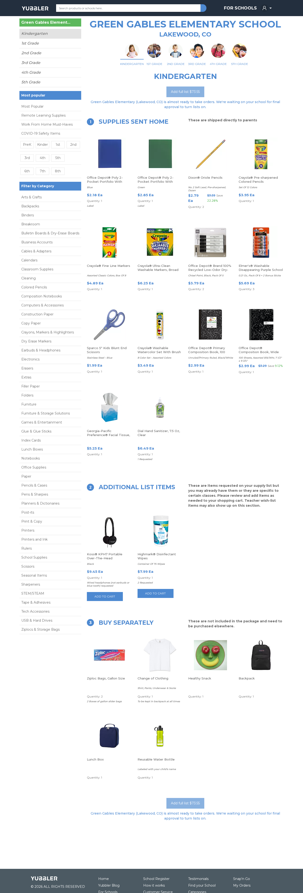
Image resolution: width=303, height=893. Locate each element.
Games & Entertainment (41, 422)
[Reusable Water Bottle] (160, 736)
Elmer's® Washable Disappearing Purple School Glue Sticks (261, 270)
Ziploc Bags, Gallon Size (106, 678)
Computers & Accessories (42, 305)
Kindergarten (34, 33)
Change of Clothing (153, 678)
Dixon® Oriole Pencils (205, 177)
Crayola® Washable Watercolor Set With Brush (159, 350)
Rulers (26, 548)
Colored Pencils (34, 287)
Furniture (28, 404)
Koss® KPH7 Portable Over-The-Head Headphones (104, 558)
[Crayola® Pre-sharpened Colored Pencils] (261, 154)
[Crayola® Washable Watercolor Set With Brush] (160, 324)
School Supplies (34, 557)
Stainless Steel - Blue (99, 357)
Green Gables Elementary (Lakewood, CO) (46, 22)
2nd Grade (31, 53)
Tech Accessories (35, 611)
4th (42, 158)
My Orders (241, 885)
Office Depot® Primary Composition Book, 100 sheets (206, 352)
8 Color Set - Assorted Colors (154, 357)
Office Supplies (33, 467)
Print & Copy (31, 521)
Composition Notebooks (41, 296)
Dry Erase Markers (36, 341)
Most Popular (32, 106)
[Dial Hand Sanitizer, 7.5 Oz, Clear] (160, 407)
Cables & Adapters (36, 251)
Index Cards (31, 440)
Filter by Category (37, 186)
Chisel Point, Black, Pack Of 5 (205, 275)
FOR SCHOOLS (240, 8)
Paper (26, 476)
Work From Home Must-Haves (47, 124)
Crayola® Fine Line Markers (108, 266)
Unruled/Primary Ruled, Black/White (210, 357)
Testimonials (198, 879)
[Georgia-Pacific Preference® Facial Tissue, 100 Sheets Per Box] (109, 407)
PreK (27, 144)
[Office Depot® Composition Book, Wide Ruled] (261, 324)
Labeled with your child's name (157, 769)
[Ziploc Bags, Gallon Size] (109, 655)
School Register (156, 879)
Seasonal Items (34, 575)
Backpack (247, 678)
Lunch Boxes (32, 449)
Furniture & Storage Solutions (45, 413)
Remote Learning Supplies (43, 115)
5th (58, 158)
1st (58, 144)
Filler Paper (30, 386)
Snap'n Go (241, 879)
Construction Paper (37, 314)
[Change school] (72, 23)
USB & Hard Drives (36, 620)
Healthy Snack (199, 678)
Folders (27, 395)
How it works (154, 885)
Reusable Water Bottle (156, 759)
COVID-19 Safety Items (40, 133)
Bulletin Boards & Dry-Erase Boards (50, 233)
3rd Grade (30, 62)
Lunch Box (95, 759)
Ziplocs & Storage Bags (40, 629)
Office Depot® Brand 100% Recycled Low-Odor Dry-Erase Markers (209, 270)
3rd (27, 158)
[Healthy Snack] (210, 655)
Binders (27, 215)
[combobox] (128, 8)
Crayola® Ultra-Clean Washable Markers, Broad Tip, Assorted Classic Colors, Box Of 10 (158, 272)
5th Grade (30, 82)
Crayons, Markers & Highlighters (47, 332)
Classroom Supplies (37, 269)
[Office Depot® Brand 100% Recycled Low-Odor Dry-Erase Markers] (210, 242)
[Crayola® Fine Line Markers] (109, 242)
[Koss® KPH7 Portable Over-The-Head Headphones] (109, 530)
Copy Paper (31, 323)
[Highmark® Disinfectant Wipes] (160, 530)
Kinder (42, 144)
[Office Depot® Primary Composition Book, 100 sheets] (210, 324)
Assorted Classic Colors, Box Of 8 (106, 275)
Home (103, 879)
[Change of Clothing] (159, 655)
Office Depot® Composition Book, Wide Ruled (259, 352)
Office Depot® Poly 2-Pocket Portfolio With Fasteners (105, 181)
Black (90, 563)
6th (27, 171)
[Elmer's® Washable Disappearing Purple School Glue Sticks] (261, 242)
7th (42, 171)
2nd (73, 144)
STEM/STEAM (32, 593)
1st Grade (30, 43)
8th (58, 171)
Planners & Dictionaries (40, 503)
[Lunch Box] (109, 736)
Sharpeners (30, 584)
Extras (26, 377)
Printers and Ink (34, 539)
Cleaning (28, 278)
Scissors (27, 566)
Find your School (202, 885)
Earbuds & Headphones (40, 350)
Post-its (27, 512)
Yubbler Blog (109, 885)
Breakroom (30, 224)
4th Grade (31, 72)
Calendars (29, 260)
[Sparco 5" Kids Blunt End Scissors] (109, 324)
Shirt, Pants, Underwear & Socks (157, 688)
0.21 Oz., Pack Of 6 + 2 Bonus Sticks (260, 275)
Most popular (33, 95)
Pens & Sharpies (34, 494)
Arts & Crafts (31, 197)
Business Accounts (37, 242)
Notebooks (30, 458)
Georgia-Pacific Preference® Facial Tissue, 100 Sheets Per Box (108, 435)
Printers (27, 530)
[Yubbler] (35, 8)
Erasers (27, 368)
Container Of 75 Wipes (151, 563)
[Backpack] (261, 655)
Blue (90, 187)
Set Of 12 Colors (248, 187)
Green (141, 187)
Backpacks (30, 206)
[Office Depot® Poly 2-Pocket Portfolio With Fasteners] (109, 154)
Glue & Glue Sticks (36, 431)
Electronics (30, 359)
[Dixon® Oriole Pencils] (210, 154)
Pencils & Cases (34, 485)
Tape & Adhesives (35, 602)
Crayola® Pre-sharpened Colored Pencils (258, 179)
